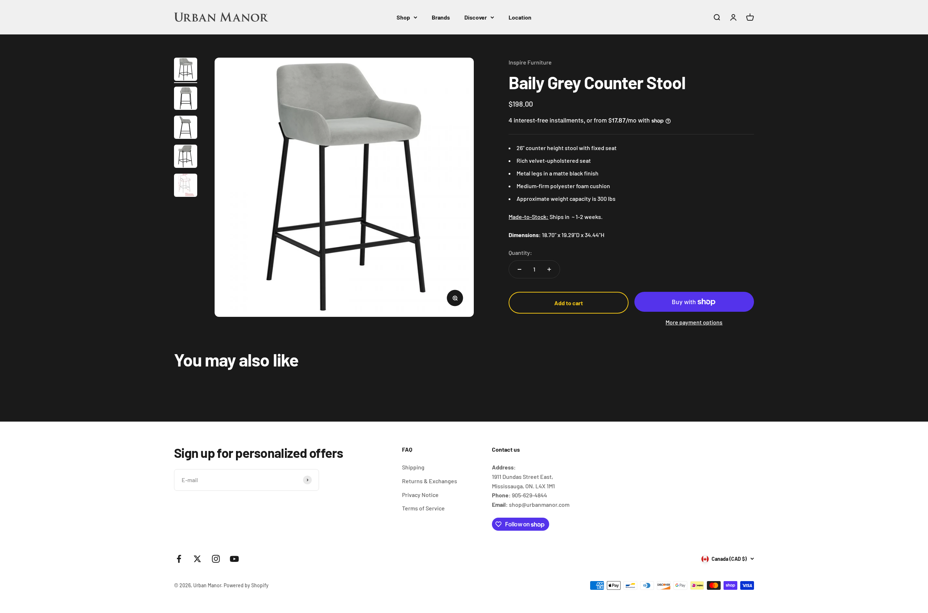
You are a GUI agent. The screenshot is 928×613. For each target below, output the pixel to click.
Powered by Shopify (246, 585)
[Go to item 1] (185, 70)
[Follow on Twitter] (197, 559)
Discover (475, 17)
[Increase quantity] (549, 269)
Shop (403, 17)
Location (520, 17)
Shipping (413, 467)
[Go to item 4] (185, 157)
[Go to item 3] (185, 128)
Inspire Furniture (530, 62)
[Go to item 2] (185, 99)
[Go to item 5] (185, 186)
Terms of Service (423, 508)
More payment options (694, 322)
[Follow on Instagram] (216, 559)
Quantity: (520, 252)
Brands (441, 17)
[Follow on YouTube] (234, 559)
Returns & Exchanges (429, 480)
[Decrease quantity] (519, 269)
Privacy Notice (420, 494)
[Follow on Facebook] (179, 559)
